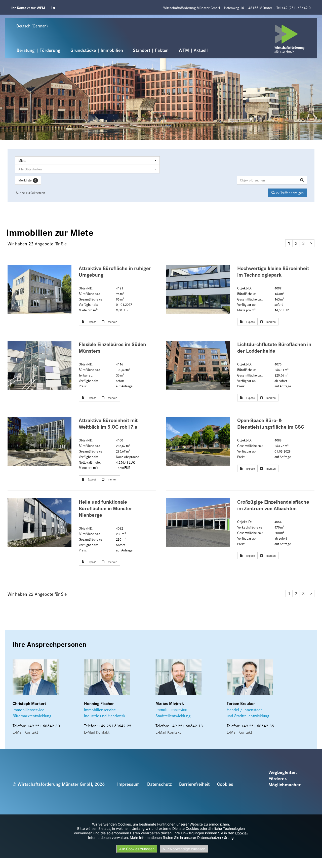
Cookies (225, 784)
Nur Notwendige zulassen (184, 849)
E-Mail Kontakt (25, 732)
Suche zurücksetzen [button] (30, 192)
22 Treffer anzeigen (289, 192)
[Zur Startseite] (289, 39)
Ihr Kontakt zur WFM (28, 7)
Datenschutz (159, 784)
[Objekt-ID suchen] (302, 180)
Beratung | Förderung (38, 50)
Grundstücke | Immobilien (96, 50)
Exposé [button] (91, 322)
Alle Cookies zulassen (136, 849)
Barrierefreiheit (194, 784)
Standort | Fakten (151, 50)
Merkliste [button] (27, 180)
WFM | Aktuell (193, 50)
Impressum (128, 784)
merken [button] (112, 322)
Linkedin (53, 8)
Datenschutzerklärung (215, 837)
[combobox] (87, 160)
